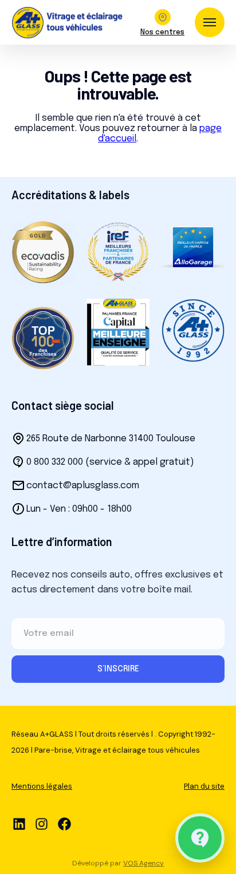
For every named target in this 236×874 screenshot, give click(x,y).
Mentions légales (41, 786)
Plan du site (204, 786)
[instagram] (41, 824)
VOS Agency (143, 863)
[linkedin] (19, 824)
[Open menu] (210, 22)
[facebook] (64, 824)
